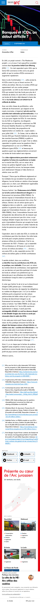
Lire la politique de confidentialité (11, 594)
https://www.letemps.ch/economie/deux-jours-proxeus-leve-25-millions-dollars (21, 415)
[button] (3, 2)
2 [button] (22, 80)
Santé (7, 541)
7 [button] (32, 340)
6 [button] (3, 256)
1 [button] (7, 68)
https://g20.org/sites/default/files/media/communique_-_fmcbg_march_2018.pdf (21, 393)
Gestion (7, 537)
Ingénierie (8, 539)
